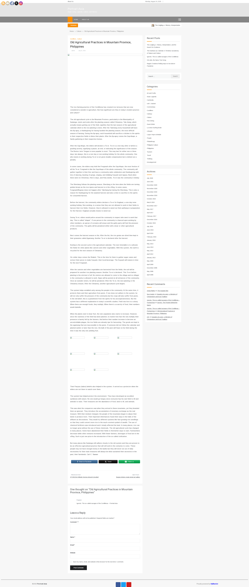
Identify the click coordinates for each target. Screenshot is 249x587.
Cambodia (150, 100)
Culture (79, 39)
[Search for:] (159, 76)
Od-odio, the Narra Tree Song (156, 60)
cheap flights (151, 291)
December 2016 (152, 219)
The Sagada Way (162, 291)
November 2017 (152, 206)
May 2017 (150, 209)
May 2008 (150, 271)
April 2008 (150, 275)
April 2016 (150, 233)
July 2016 (150, 226)
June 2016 (150, 230)
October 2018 (151, 199)
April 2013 (150, 254)
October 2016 (151, 223)
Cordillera (73, 39)
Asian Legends (151, 96)
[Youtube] (128, 584)
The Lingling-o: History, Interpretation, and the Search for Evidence (169, 25)
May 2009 (150, 261)
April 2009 (150, 264)
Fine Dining (150, 121)
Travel (149, 155)
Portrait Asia (76, 9)
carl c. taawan (151, 103)
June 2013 (150, 247)
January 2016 (151, 240)
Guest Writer (151, 124)
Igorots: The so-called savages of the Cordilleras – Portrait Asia (97, 503)
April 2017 (150, 212)
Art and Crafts (151, 93)
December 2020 (152, 185)
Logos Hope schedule (154, 134)
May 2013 (150, 250)
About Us (70, 1)
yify (148, 317)
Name (72, 537)
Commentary (151, 107)
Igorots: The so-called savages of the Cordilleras (162, 56)
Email (72, 545)
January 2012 (151, 257)
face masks (150, 294)
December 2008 (152, 268)
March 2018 (150, 202)
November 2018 (152, 195)
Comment (74, 522)
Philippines (150, 148)
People (149, 138)
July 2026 (150, 178)
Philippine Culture (152, 145)
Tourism (149, 152)
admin (73, 50)
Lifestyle (149, 131)
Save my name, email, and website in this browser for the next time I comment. (98, 562)
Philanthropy (151, 141)
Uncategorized (151, 162)
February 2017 (151, 216)
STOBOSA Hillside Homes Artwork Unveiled (84, 477)
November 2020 (152, 188)
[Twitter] (123, 584)
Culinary (149, 114)
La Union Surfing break (154, 127)
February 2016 (151, 237)
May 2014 (150, 244)
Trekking (149, 159)
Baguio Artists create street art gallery (128, 477)
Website (72, 553)
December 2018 (152, 192)
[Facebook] (118, 584)
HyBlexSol (214, 584)
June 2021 (150, 181)
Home (76, 19)
